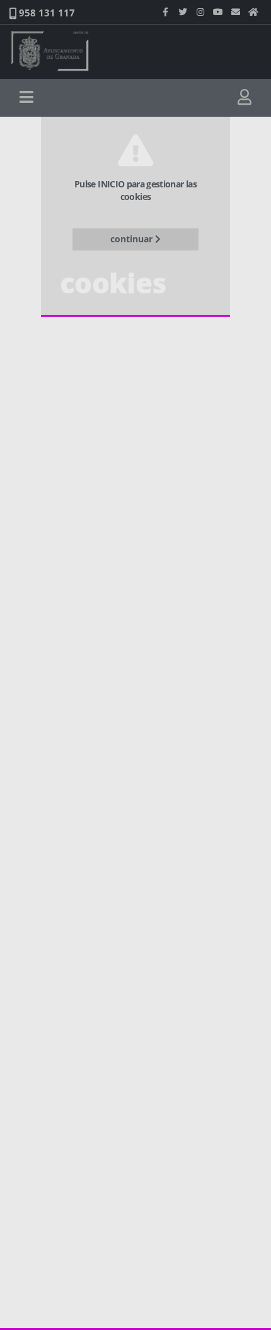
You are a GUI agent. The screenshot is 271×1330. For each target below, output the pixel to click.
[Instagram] (200, 12)
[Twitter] (182, 12)
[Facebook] (165, 12)
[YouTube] (218, 12)
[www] (253, 12)
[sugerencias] (235, 12)
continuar (132, 239)
